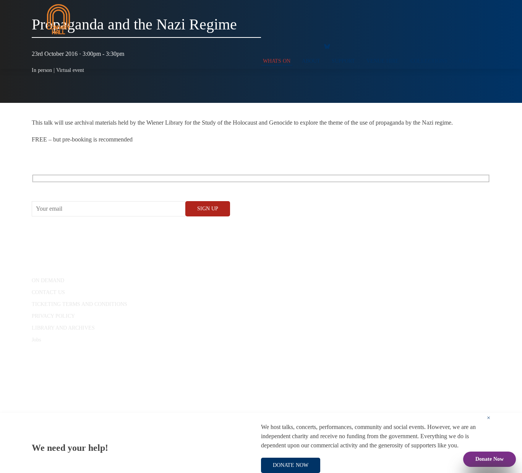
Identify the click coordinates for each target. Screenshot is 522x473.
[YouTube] (278, 46)
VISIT (466, 61)
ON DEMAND (48, 280)
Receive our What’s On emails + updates (91, 187)
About (311, 61)
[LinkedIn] (308, 46)
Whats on (276, 61)
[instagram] (293, 46)
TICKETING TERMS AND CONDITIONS (79, 304)
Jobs (36, 340)
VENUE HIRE (382, 61)
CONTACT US (48, 292)
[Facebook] (263, 46)
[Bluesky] (327, 46)
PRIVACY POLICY (53, 316)
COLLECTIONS (428, 61)
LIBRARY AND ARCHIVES (63, 328)
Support (343, 61)
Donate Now (489, 459)
